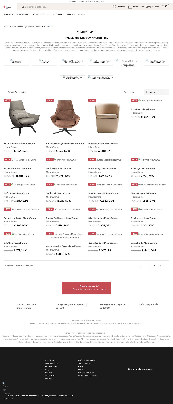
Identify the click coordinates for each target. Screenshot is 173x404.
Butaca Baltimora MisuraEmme (62, 218)
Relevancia (150, 92)
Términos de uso (85, 363)
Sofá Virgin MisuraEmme (58, 168)
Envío (80, 369)
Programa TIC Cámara (87, 375)
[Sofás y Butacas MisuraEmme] (128, 64)
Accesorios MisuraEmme (100, 78)
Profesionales (51, 366)
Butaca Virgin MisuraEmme (102, 168)
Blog (47, 369)
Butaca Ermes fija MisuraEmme (19, 143)
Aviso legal (49, 378)
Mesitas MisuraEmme (100, 62)
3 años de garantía (148, 304)
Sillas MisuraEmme (72, 78)
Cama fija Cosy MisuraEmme (103, 243)
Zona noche (16, 62)
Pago (80, 366)
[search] (23, 7)
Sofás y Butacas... (128, 66)
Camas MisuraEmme (72, 62)
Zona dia (44, 62)
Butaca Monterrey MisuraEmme (20, 218)
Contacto (49, 360)
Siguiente (166, 265)
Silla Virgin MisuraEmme (143, 168)
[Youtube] (151, 358)
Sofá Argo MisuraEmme (143, 109)
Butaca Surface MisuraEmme (103, 143)
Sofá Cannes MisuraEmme (17, 168)
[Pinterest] (134, 358)
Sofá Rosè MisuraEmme (58, 193)
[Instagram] (146, 358)
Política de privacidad (87, 360)
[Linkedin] (140, 358)
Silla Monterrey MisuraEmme (103, 218)
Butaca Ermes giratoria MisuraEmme (65, 143)
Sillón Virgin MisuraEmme (16, 193)
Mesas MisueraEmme (156, 62)
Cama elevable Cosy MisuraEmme (63, 246)
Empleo (48, 372)
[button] (86, 288)
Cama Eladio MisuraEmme (144, 243)
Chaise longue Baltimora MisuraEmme (143, 193)
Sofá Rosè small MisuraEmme (103, 193)
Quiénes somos (51, 363)
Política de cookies (86, 372)
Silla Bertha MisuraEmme (143, 218)
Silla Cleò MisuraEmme (15, 243)
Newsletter (49, 375)
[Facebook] (128, 358)
